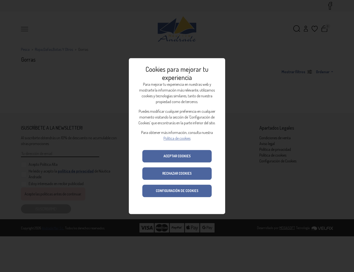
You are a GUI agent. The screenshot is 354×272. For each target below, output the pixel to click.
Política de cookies (177, 138)
